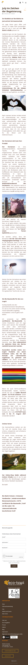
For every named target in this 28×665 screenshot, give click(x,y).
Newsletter (8, 656)
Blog (3, 629)
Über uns (4, 620)
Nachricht (5, 547)
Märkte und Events (6, 611)
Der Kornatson (8, 147)
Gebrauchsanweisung (7, 606)
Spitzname (5, 542)
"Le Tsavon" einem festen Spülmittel (14, 231)
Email (4, 537)
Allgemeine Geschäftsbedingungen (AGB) (12, 634)
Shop (3, 604)
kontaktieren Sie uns (10, 650)
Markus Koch (16, 57)
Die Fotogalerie (6, 622)
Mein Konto (5, 613)
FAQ (3, 609)
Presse (4, 625)
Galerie (4, 627)
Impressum (5, 631)
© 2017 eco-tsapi (14, 663)
